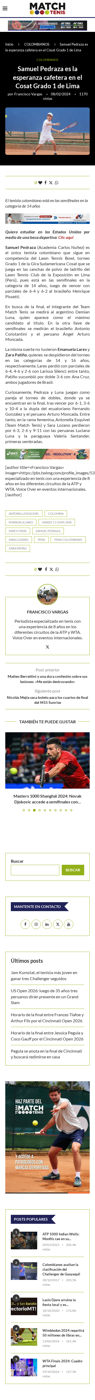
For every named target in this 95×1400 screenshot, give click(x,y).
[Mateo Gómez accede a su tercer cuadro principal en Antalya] (47, 760)
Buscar (17, 860)
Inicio (9, 44)
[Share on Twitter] (51, 182)
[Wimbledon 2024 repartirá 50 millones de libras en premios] (24, 1337)
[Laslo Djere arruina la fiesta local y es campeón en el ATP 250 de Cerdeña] (24, 1306)
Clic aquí (65, 237)
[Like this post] (40, 182)
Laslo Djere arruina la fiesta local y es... (59, 1302)
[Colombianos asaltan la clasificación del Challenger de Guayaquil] (24, 1271)
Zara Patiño (18, 548)
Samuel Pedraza (48, 531)
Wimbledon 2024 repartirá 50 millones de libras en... (63, 1332)
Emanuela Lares (21, 522)
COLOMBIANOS (36, 44)
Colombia (56, 513)
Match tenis (18, 531)
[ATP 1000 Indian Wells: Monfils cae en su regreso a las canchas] (24, 1240)
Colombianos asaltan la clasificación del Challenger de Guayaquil (61, 1269)
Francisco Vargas (28, 94)
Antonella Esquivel (24, 513)
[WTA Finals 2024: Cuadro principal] (24, 1367)
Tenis (41, 539)
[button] (9, 771)
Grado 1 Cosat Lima (57, 522)
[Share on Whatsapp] (56, 182)
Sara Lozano (18, 539)
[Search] (89, 9)
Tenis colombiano (68, 539)
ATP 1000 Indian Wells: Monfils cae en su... (60, 1236)
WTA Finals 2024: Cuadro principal (62, 1363)
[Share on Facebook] (45, 182)
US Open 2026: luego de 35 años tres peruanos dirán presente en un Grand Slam (44, 996)
